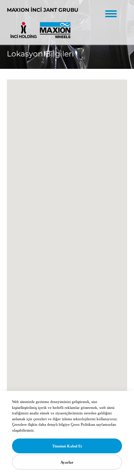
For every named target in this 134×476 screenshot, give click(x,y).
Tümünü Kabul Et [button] (67, 446)
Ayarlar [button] (67, 462)
